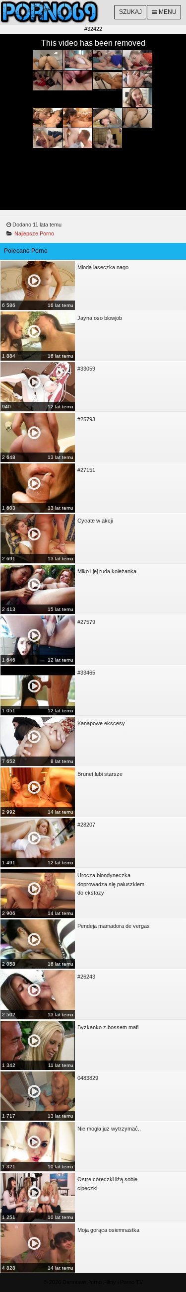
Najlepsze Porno (34, 233)
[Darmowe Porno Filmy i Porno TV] (93, 12)
